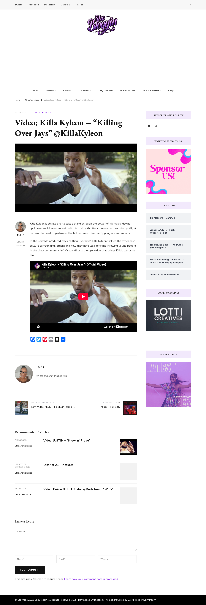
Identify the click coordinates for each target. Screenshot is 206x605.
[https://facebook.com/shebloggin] (149, 126)
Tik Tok (79, 4)
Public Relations (152, 90)
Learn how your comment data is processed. (91, 579)
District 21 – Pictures (58, 465)
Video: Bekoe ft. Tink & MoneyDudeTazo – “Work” (78, 489)
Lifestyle (51, 90)
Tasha (20, 235)
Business (86, 90)
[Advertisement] (103, 58)
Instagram (49, 4)
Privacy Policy (148, 600)
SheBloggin (41, 600)
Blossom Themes (103, 600)
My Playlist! (106, 90)
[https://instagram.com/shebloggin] (156, 126)
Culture (67, 90)
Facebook (34, 4)
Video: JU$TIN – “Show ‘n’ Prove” (66, 440)
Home (35, 90)
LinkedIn (65, 4)
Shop (171, 90)
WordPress (134, 600)
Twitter (19, 4)
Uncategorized (43, 112)
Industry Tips (127, 90)
